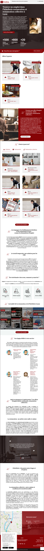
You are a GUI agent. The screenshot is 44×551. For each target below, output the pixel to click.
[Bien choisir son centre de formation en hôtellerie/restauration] (27, 323)
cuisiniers (20, 267)
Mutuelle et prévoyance (22, 540)
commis (7, 263)
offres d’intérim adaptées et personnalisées (21, 409)
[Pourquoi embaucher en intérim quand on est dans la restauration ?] (5, 323)
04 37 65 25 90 (41, 1)
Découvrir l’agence (25, 136)
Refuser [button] (10, 547)
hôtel (11, 239)
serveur (35, 262)
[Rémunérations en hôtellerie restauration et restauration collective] (16, 323)
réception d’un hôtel (15, 263)
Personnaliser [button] (6, 545)
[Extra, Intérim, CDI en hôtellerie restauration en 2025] (16, 312)
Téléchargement (40, 544)
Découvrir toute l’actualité (21, 332)
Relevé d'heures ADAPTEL (38, 546)
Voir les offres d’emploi (8, 32)
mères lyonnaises (11, 422)
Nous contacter (37, 50)
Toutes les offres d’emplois (21, 224)
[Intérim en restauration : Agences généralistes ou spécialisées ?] (5, 312)
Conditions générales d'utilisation (22, 539)
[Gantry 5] (5, 2)
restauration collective (23, 271)
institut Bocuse (25, 426)
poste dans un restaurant (32, 238)
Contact (22, 537)
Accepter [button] (4, 547)
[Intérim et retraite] (38, 312)
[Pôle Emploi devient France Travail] (38, 323)
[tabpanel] (22, 449)
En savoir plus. (5, 543)
